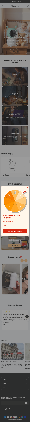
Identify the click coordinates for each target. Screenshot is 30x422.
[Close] (27, 187)
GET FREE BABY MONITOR (15, 231)
